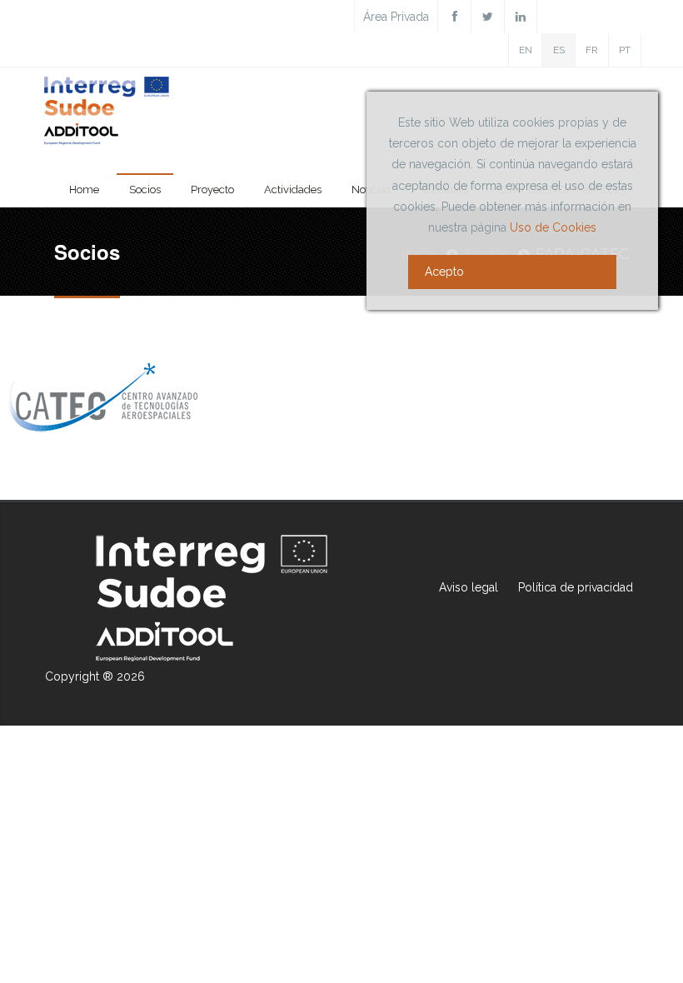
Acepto (444, 271)
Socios (145, 189)
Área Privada (396, 16)
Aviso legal (468, 587)
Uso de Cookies (553, 227)
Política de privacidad (575, 587)
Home (84, 189)
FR (592, 50)
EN (525, 50)
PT (625, 50)
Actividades (293, 189)
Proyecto (212, 189)
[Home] (107, 114)
